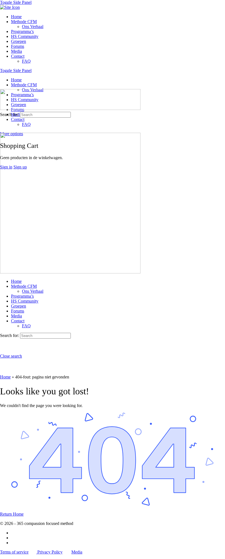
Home (5, 377)
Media (76, 552)
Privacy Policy (49, 552)
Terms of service (14, 552)
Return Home (12, 514)
